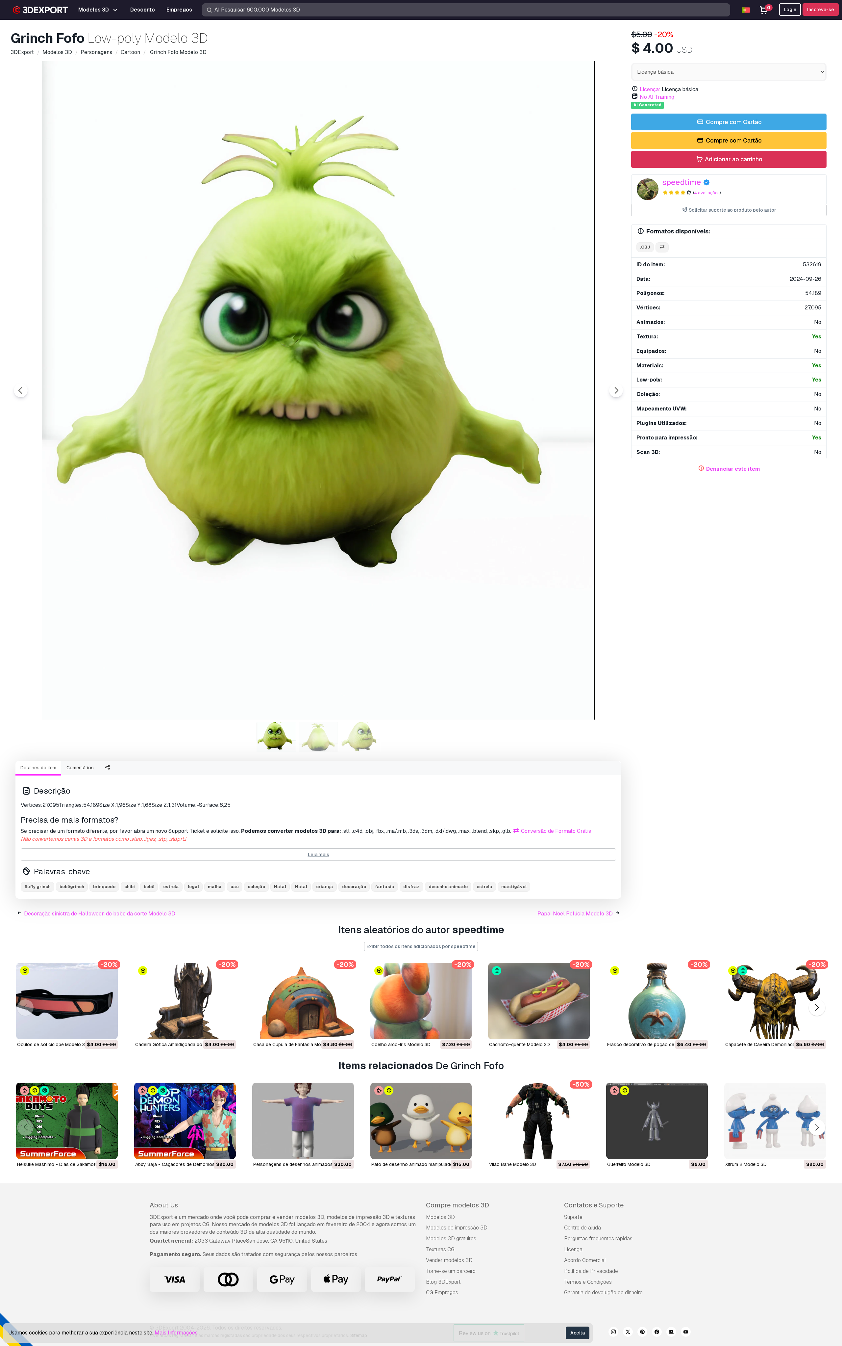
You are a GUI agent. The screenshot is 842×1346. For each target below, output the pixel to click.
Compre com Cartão (733, 122)
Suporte (573, 1217)
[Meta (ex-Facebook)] (656, 1332)
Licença (573, 1249)
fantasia (384, 886)
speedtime (681, 182)
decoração (354, 886)
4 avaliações (707, 193)
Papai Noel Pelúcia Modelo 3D (575, 913)
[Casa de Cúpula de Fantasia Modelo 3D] (303, 1001)
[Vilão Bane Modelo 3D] (539, 1121)
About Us (164, 1205)
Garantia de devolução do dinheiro (603, 1292)
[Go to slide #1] (276, 737)
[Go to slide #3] (360, 737)
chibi (129, 886)
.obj (645, 247)
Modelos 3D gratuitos (451, 1238)
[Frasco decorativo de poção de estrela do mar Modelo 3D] (657, 1001)
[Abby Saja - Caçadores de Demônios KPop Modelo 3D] (185, 1121)
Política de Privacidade (591, 1271)
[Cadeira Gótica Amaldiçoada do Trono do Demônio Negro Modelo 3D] (185, 1001)
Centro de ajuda (582, 1227)
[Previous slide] (21, 390)
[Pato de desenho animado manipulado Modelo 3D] (421, 1121)
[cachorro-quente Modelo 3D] (539, 1001)
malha (215, 886)
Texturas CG (440, 1249)
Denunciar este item (733, 468)
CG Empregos (442, 1292)
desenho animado (448, 886)
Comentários (80, 768)
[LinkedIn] (671, 1332)
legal (193, 886)
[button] (817, 1008)
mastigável (514, 886)
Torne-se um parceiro (451, 1271)
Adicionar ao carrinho (733, 159)
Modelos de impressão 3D (456, 1227)
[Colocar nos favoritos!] (108, 1030)
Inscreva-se (820, 10)
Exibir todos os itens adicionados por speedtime (421, 946)
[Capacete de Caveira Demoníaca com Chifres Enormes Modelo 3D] (775, 1001)
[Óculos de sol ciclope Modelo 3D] (67, 1001)
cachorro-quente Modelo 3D (519, 1044)
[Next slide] (616, 390)
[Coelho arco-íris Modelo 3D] (421, 1001)
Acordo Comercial (585, 1260)
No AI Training (657, 96)
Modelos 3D (440, 1217)
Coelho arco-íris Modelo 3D (401, 1044)
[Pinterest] (642, 1332)
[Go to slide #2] (318, 737)
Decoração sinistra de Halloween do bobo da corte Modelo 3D (99, 913)
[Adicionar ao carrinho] (95, 1030)
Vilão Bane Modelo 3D (512, 1164)
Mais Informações (176, 1332)
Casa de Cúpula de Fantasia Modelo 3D (295, 1044)
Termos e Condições (588, 1282)
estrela (171, 886)
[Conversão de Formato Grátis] (662, 247)
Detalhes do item (38, 768)
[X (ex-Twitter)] (627, 1332)
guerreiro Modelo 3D (629, 1164)
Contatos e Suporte (594, 1205)
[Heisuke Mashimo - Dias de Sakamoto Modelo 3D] (67, 1121)
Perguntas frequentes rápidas (598, 1238)
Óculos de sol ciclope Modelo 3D (52, 1044)
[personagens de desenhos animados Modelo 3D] (303, 1121)
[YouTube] (685, 1332)
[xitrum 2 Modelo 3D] (775, 1121)
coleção (256, 886)
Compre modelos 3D (457, 1205)
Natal (280, 886)
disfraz (411, 886)
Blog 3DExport (443, 1282)
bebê (149, 886)
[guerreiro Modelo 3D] (657, 1121)
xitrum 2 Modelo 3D (746, 1164)
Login (790, 10)
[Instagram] (613, 1332)
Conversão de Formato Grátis (555, 831)
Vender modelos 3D (449, 1260)
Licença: (650, 89)
